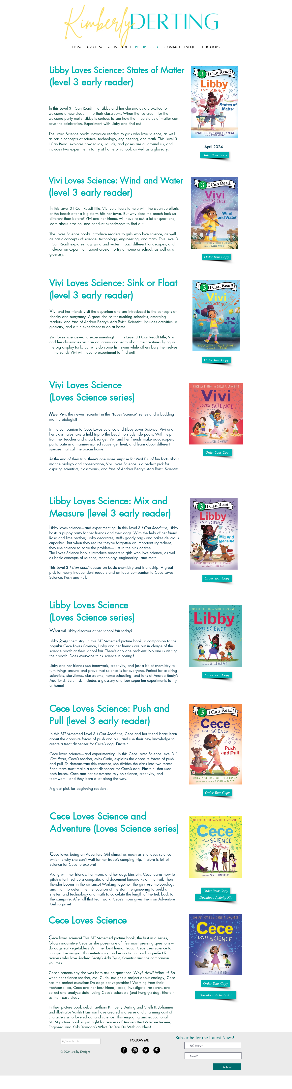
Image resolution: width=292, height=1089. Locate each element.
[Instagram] (134, 1050)
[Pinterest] (156, 1050)
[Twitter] (145, 1050)
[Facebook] (124, 1050)
